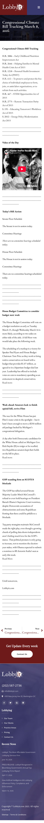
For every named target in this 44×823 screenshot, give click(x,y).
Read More (7, 558)
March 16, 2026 (7, 791)
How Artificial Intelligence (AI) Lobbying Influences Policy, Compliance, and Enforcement (17, 783)
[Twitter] (10, 703)
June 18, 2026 (7, 760)
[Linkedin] (23, 703)
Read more (7, 382)
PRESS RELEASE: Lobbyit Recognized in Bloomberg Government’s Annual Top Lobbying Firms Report (17, 767)
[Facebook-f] (4, 703)
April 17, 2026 (7, 775)
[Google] (16, 703)
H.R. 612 (6, 78)
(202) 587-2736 (12, 685)
